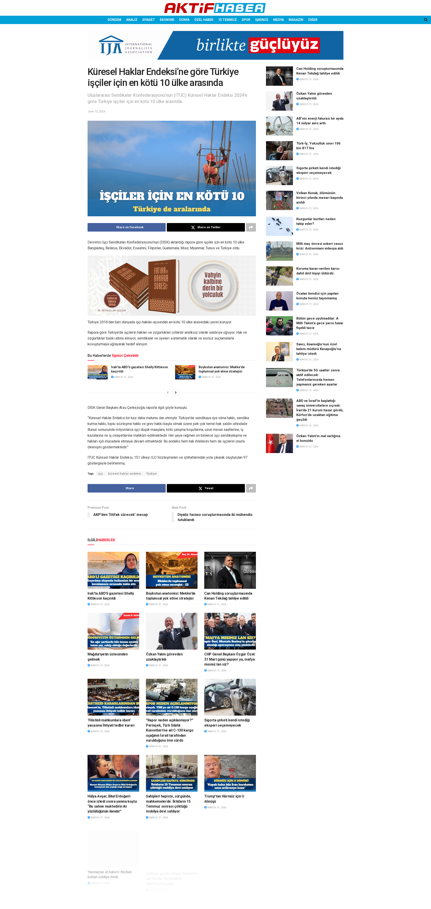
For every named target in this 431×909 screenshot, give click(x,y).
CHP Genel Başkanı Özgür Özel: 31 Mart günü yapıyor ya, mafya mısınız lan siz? (229, 659)
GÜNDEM (114, 20)
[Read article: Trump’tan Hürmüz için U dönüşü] (230, 773)
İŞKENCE (261, 20)
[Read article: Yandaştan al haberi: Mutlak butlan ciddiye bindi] (113, 844)
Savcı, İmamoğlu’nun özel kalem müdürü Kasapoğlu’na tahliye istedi (318, 349)
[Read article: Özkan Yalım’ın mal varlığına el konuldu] (279, 443)
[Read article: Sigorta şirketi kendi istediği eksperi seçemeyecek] (230, 697)
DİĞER (312, 20)
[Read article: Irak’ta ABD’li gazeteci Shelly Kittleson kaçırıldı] (98, 372)
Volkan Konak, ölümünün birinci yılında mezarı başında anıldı (319, 197)
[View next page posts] (175, 393)
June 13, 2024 (96, 111)
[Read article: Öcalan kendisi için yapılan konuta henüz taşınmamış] (279, 301)
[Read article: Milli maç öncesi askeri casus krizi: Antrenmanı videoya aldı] (279, 251)
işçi (100, 473)
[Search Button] (426, 20)
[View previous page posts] (167, 393)
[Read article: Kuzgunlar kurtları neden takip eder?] (279, 226)
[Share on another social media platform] (251, 227)
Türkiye (151, 473)
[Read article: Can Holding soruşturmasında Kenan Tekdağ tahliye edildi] (230, 570)
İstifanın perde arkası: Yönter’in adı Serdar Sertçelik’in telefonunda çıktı (171, 872)
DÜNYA (184, 20)
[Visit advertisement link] (215, 48)
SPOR (246, 20)
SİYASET (148, 20)
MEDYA (278, 20)
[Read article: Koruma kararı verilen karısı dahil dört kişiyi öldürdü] (279, 276)
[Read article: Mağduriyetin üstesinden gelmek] (113, 631)
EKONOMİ (167, 20)
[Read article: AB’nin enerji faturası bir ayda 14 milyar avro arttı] (279, 126)
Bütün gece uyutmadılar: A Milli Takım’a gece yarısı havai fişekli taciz (319, 323)
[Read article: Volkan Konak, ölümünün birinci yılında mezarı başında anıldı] (279, 200)
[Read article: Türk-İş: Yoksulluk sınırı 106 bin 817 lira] (279, 150)
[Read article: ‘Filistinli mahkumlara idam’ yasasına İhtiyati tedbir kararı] (113, 697)
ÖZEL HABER (203, 20)
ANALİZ (131, 20)
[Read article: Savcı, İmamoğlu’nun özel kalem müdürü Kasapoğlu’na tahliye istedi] (279, 351)
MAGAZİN (296, 20)
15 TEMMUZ (227, 20)
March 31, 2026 (123, 377)
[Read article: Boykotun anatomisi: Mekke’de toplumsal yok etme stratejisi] (185, 372)
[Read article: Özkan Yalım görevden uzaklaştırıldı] (172, 631)
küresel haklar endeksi (124, 473)
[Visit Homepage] (215, 8)
